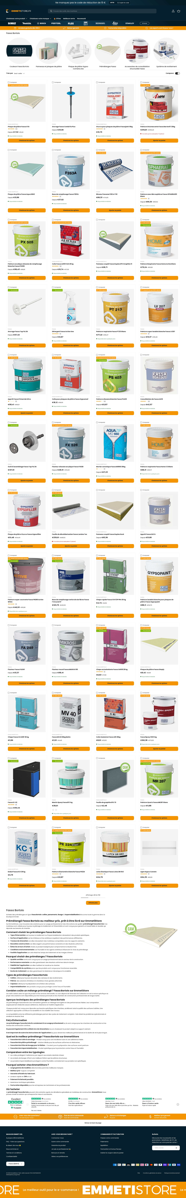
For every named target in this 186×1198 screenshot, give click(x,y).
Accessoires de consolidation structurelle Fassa (137, 67)
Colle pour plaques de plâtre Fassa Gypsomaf (70, 399)
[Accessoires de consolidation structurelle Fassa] (137, 51)
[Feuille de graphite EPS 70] (115, 779)
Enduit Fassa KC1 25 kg (16, 872)
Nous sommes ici (12, 1149)
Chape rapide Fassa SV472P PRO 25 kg (111, 600)
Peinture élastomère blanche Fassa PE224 (68, 872)
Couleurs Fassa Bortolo (19, 66)
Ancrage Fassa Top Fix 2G (18, 331)
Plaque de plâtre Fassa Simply (152, 669)
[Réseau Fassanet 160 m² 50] (115, 170)
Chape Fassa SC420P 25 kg (18, 737)
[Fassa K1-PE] (27, 779)
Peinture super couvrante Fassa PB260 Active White (25, 601)
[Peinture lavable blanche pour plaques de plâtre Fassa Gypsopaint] (159, 576)
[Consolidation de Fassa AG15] (159, 375)
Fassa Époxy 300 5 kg (148, 737)
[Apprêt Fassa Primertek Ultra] (27, 375)
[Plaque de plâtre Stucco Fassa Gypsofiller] (27, 510)
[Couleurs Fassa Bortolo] (19, 51)
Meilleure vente (69, 19)
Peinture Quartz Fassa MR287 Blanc (154, 802)
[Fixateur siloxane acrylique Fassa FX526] (71, 443)
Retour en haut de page (93, 1123)
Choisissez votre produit (15, 19)
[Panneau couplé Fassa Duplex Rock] (115, 510)
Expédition (104, 1145)
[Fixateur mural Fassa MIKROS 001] (71, 646)
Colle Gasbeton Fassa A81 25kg (108, 737)
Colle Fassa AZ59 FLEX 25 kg (62, 264)
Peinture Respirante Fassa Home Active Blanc (158, 264)
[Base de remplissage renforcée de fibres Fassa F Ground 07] (71, 576)
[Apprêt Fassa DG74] (159, 510)
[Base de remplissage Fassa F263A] (71, 170)
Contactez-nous (57, 1138)
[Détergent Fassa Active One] (71, 308)
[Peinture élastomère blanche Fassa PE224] (71, 848)
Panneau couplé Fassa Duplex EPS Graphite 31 (114, 264)
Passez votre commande (110, 1138)
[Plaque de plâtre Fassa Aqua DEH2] (27, 170)
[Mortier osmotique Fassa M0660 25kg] (115, 443)
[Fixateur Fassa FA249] (27, 646)
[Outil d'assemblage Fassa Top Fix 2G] (27, 443)
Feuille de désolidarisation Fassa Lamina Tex (69, 534)
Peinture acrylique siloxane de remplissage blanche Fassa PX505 (25, 265)
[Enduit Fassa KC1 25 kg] (27, 848)
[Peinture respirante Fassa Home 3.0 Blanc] (159, 443)
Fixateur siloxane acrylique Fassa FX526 (67, 467)
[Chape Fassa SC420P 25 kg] (27, 713)
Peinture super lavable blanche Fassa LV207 (157, 331)
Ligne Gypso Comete (148, 872)
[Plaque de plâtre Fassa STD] (27, 103)
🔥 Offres (57, 19)
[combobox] (102, 11)
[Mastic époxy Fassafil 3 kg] (71, 779)
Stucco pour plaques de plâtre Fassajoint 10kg (114, 127)
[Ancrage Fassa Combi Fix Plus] (71, 103)
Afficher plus (93, 903)
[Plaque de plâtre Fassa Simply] (159, 646)
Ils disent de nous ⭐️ (13, 1145)
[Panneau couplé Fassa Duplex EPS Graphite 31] (115, 240)
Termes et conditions (14, 1153)
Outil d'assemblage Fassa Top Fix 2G (22, 467)
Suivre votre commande (60, 1142)
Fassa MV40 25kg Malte (61, 737)
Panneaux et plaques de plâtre (49, 66)
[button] (179, 11)
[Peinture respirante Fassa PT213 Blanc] (115, 308)
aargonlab (17, 1174)
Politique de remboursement (172, 1173)
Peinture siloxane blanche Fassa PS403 (111, 399)
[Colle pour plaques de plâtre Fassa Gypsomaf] (71, 375)
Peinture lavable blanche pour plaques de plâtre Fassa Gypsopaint (156, 601)
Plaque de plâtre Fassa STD (18, 127)
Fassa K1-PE (12, 802)
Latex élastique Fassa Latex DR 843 (110, 872)
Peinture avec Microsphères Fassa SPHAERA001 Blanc (158, 195)
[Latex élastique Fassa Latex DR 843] (115, 848)
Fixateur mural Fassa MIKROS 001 (65, 669)
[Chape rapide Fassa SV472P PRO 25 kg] (115, 576)
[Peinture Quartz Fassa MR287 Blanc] (159, 779)
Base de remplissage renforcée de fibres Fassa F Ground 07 (70, 601)
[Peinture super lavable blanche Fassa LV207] (159, 308)
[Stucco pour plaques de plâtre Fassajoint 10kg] (115, 103)
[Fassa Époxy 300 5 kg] (159, 713)
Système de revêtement (166, 66)
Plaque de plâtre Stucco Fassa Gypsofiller (24, 534)
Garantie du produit (58, 1145)
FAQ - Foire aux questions (15, 1142)
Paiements (104, 1142)
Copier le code (124, 3)
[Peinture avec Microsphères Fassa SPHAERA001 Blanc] (159, 170)
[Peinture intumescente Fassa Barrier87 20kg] (159, 103)
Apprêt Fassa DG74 (147, 534)
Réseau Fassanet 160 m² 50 (106, 194)
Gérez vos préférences (59, 1156)
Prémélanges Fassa (107, 66)
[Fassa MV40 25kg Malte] (71, 713)
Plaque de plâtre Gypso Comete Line (78, 67)
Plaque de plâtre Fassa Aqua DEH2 (21, 194)
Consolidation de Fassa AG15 (151, 399)
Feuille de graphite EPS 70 (106, 802)
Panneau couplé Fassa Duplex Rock (110, 534)
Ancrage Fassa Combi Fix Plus (63, 127)
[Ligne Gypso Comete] (159, 848)
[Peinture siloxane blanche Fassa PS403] (115, 375)
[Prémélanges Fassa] (108, 51)
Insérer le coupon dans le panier (112, 1153)
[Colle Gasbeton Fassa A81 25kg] (115, 713)
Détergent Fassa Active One (63, 331)
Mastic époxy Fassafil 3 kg (62, 802)
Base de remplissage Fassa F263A (65, 194)
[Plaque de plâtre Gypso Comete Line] (78, 51)
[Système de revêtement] (167, 51)
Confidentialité (11, 1156)
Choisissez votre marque (39, 19)
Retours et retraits (58, 1153)
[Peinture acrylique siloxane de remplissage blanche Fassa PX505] (27, 240)
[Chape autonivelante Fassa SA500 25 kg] (115, 646)
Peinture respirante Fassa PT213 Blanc (111, 331)
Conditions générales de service (152, 1173)
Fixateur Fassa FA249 (16, 669)
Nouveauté (81, 19)
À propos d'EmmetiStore (15, 1138)
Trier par (9, 73)
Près (139, 1173)
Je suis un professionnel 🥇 (61, 1149)
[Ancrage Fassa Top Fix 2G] (27, 308)
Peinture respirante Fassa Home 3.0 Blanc (156, 467)
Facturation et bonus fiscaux (111, 1149)
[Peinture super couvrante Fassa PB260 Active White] (27, 576)
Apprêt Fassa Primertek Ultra (19, 399)
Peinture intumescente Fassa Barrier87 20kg (157, 127)
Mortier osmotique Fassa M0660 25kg (110, 467)
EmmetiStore (14, 1173)
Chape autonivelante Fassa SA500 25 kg (111, 669)
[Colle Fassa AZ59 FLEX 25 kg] (71, 240)
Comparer (170, 73)
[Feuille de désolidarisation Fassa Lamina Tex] (71, 510)
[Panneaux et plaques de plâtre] (49, 51)
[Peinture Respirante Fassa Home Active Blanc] (159, 240)
